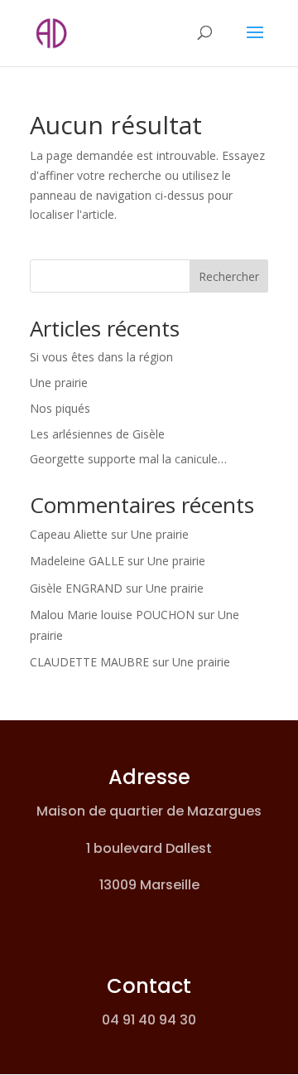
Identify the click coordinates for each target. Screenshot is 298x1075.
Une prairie (59, 382)
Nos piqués (60, 408)
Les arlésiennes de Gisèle (97, 434)
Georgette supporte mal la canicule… (128, 459)
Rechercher (229, 276)
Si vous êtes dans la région (101, 357)
